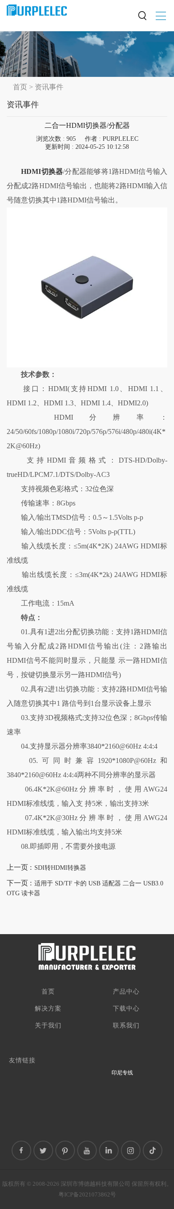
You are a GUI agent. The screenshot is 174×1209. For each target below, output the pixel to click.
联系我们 (126, 1025)
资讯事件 (49, 87)
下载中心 (126, 1008)
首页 (20, 87)
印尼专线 (122, 1073)
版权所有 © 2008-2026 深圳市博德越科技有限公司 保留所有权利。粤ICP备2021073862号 (87, 1189)
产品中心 (126, 991)
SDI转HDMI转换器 (60, 867)
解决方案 (48, 1008)
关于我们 (48, 1025)
